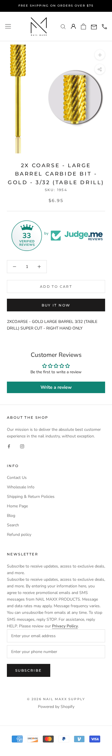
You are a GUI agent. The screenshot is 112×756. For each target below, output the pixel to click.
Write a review (56, 387)
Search (13, 525)
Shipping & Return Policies (31, 496)
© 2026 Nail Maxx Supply (56, 699)
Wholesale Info (20, 487)
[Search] (63, 26)
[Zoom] (100, 55)
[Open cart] (83, 26)
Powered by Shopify (56, 706)
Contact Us (17, 477)
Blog (11, 515)
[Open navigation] (8, 26)
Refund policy (19, 534)
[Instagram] (22, 446)
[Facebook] (9, 446)
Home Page (17, 506)
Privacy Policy (65, 626)
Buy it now (56, 305)
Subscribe (28, 670)
